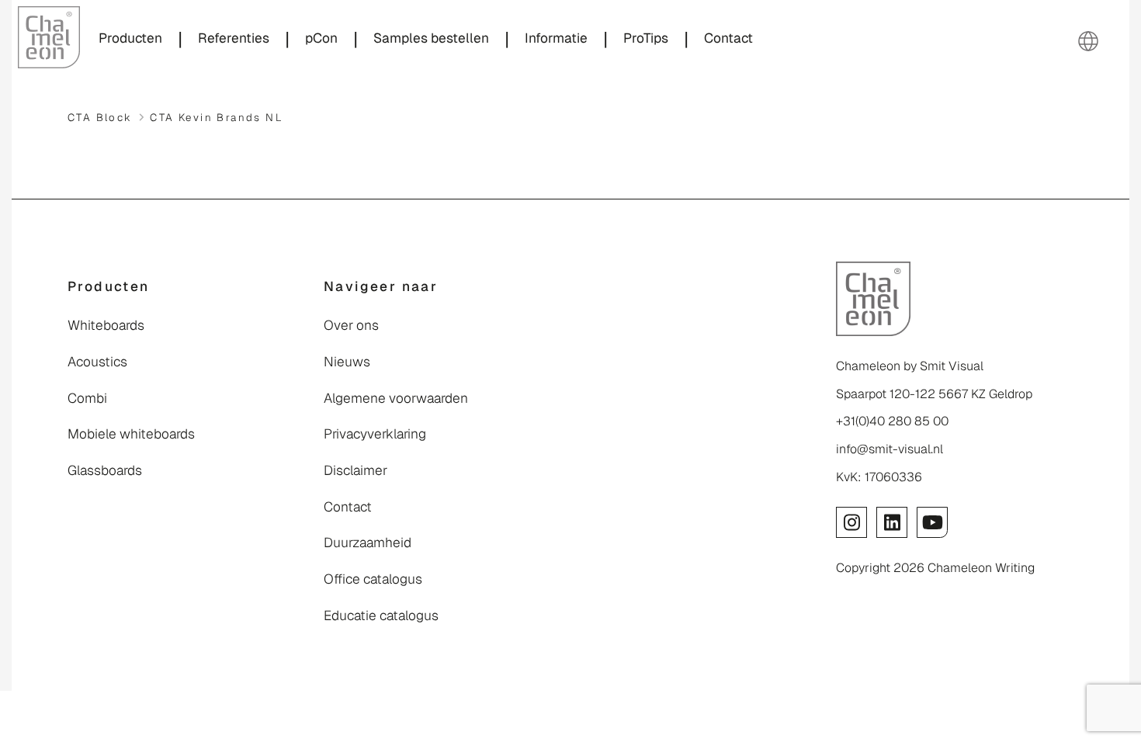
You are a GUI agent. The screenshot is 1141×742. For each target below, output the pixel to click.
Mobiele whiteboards (131, 433)
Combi (87, 398)
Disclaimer (355, 470)
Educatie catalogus (381, 615)
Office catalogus (373, 579)
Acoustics (97, 361)
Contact (348, 506)
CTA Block (100, 117)
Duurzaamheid (367, 542)
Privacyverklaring (375, 433)
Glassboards (105, 470)
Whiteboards (106, 325)
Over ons (351, 325)
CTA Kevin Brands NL (216, 117)
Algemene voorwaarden (396, 398)
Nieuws (347, 361)
